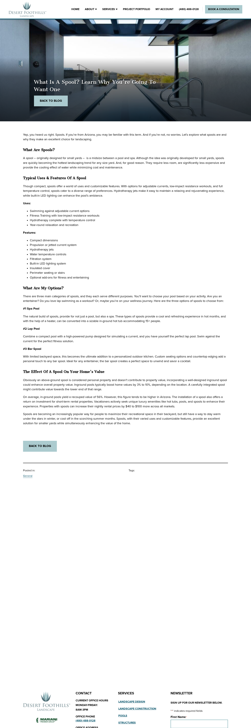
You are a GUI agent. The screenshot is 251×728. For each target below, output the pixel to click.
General (27, 476)
